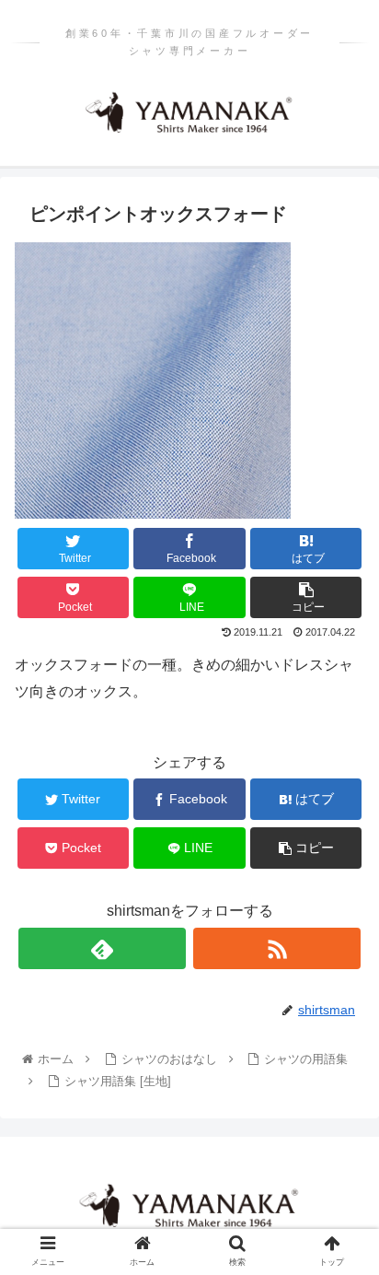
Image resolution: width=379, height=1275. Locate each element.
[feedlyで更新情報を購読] (102, 948)
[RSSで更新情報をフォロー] (277, 948)
